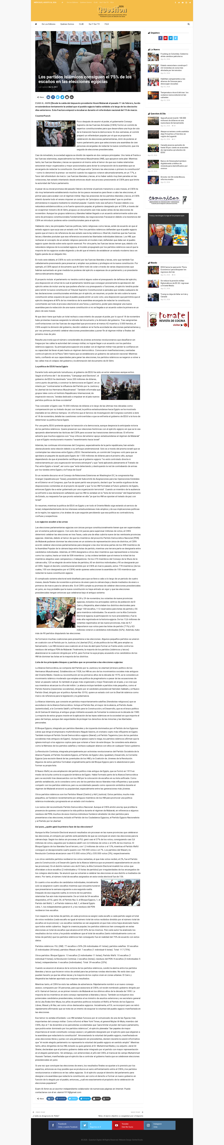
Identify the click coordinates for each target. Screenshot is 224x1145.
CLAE (96, 2)
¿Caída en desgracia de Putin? (46, 1116)
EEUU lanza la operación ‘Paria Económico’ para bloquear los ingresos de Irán (174, 269)
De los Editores (72, 2)
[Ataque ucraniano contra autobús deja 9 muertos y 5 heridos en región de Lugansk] (153, 134)
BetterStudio (137, 1140)
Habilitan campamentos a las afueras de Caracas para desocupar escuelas (173, 81)
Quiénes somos (86, 2)
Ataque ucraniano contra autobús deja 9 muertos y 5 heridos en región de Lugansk (175, 133)
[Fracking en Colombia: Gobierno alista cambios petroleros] (153, 57)
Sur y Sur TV (104, 2)
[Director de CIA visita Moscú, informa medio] (153, 180)
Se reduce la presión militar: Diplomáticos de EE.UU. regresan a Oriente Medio (175, 283)
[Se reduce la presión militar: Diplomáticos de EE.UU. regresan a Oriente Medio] (153, 284)
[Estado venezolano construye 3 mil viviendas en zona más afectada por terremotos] (153, 68)
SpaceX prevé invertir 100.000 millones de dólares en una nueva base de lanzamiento (173, 120)
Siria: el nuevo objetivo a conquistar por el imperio (120, 1116)
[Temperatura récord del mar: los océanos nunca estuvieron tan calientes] (153, 95)
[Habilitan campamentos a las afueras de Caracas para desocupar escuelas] (153, 82)
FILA (112, 2)
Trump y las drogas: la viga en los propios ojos (166, 216)
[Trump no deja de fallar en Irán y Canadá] (153, 297)
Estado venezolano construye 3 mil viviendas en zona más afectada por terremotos (174, 67)
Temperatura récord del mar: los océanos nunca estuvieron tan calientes (174, 94)
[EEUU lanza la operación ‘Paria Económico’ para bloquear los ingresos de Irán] (153, 270)
